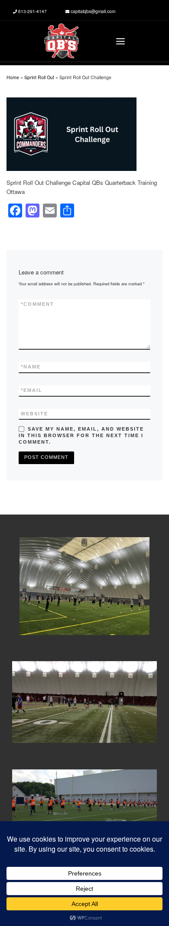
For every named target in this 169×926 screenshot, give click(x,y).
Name (31, 366)
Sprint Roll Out (39, 77)
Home (12, 77)
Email (31, 390)
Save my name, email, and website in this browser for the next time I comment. (81, 435)
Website (34, 413)
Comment (37, 304)
